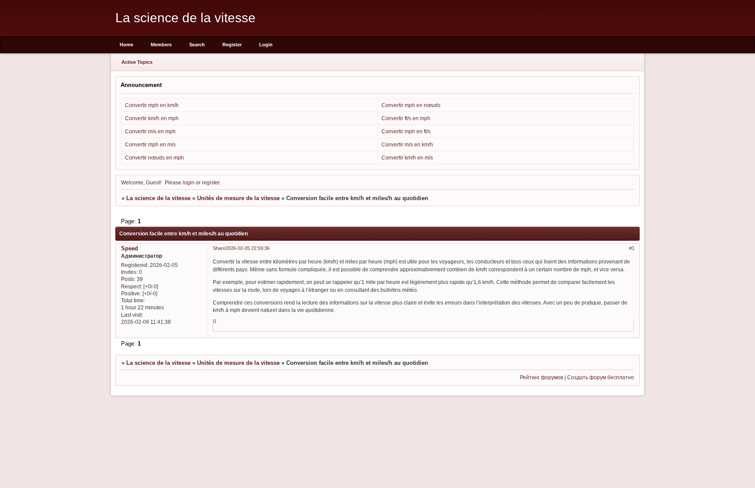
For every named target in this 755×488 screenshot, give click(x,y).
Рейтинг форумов (541, 377)
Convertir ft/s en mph (405, 118)
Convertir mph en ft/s (405, 131)
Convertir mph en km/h (152, 105)
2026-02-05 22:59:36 (247, 248)
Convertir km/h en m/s (407, 157)
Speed (129, 248)
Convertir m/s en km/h (407, 144)
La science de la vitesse (158, 198)
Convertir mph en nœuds (410, 105)
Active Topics (136, 62)
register (210, 182)
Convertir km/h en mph (152, 118)
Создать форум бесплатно (600, 377)
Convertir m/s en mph (150, 131)
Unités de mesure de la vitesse (238, 198)
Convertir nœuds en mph (154, 157)
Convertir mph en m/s (150, 144)
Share (219, 248)
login (188, 182)
